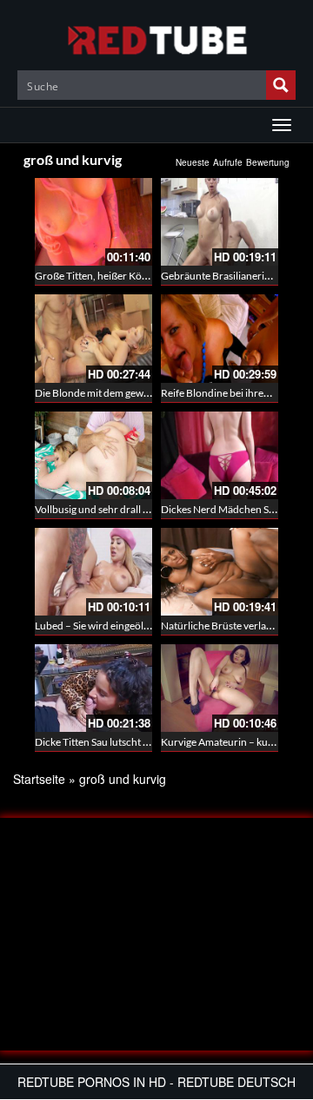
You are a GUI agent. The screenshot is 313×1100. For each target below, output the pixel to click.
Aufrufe (228, 162)
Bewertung (268, 162)
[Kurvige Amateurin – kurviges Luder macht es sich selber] (219, 688)
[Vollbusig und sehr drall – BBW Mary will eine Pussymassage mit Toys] (93, 455)
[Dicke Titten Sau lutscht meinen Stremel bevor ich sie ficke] (93, 688)
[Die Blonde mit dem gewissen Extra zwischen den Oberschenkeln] (93, 338)
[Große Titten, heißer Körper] (93, 222)
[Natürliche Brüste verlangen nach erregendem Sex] (219, 572)
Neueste (193, 162)
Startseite (39, 778)
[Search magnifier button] (281, 85)
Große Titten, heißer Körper (98, 275)
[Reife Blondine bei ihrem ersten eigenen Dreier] (219, 338)
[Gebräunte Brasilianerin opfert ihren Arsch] (219, 222)
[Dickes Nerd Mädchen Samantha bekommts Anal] (219, 455)
